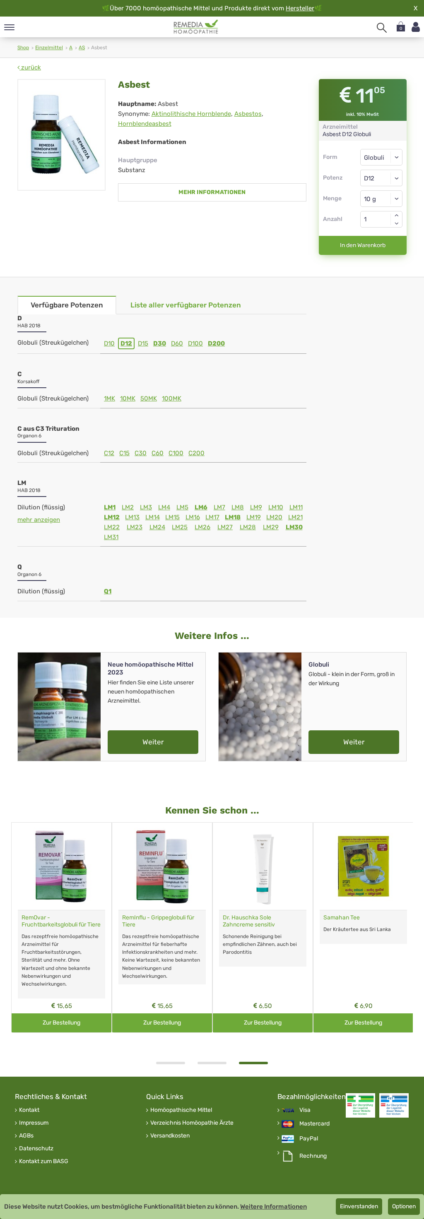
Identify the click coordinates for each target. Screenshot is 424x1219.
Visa (305, 1110)
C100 (176, 453)
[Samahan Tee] (363, 866)
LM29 (271, 527)
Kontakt (29, 1110)
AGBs (26, 1136)
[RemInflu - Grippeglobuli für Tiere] (162, 866)
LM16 (193, 517)
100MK (171, 398)
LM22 (112, 527)
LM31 (111, 537)
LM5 (182, 507)
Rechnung (313, 1156)
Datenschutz (36, 1149)
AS (82, 47)
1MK (109, 398)
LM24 (157, 527)
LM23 (134, 527)
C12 (109, 453)
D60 (177, 343)
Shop (23, 47)
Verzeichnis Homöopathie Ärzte (192, 1123)
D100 (195, 343)
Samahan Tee (341, 917)
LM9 (256, 507)
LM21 (295, 517)
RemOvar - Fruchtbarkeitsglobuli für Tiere (61, 921)
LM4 (164, 507)
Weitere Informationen (273, 1206)
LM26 (202, 527)
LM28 (248, 527)
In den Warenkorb (362, 245)
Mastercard (314, 1124)
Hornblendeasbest (144, 123)
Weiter (153, 742)
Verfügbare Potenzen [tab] (67, 305)
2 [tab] (212, 1063)
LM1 (110, 507)
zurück (30, 67)
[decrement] (396, 223)
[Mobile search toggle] (381, 28)
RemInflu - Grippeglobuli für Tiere (158, 921)
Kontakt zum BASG (43, 1161)
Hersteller (300, 8)
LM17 (212, 517)
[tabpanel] (262, 927)
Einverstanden (359, 1206)
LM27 (225, 527)
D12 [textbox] (369, 178)
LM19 (253, 517)
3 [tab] (253, 1063)
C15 (124, 453)
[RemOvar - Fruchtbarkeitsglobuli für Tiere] (61, 866)
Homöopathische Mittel (181, 1110)
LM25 (180, 527)
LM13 (132, 517)
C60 (158, 453)
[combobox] (381, 178)
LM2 (128, 507)
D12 (126, 343)
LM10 (275, 507)
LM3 (146, 507)
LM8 (237, 507)
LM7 (219, 507)
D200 (216, 343)
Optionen (404, 1206)
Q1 (107, 591)
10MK (127, 398)
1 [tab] (170, 1063)
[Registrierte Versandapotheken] (360, 1105)
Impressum (33, 1123)
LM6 (201, 507)
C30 (141, 453)
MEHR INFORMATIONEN (212, 192)
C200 (196, 453)
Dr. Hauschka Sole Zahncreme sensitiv (249, 921)
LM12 (112, 517)
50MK (148, 398)
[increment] (396, 215)
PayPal (308, 1139)
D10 (109, 343)
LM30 (294, 527)
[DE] (196, 27)
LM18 (233, 517)
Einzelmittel (49, 47)
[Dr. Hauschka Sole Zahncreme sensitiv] (262, 866)
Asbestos (248, 114)
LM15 (172, 517)
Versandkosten (170, 1136)
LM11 (296, 507)
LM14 (152, 517)
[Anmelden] (416, 27)
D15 (143, 343)
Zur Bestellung (61, 1022)
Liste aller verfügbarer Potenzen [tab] (185, 305)
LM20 (274, 517)
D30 (159, 343)
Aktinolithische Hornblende (191, 114)
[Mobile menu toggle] (9, 28)
